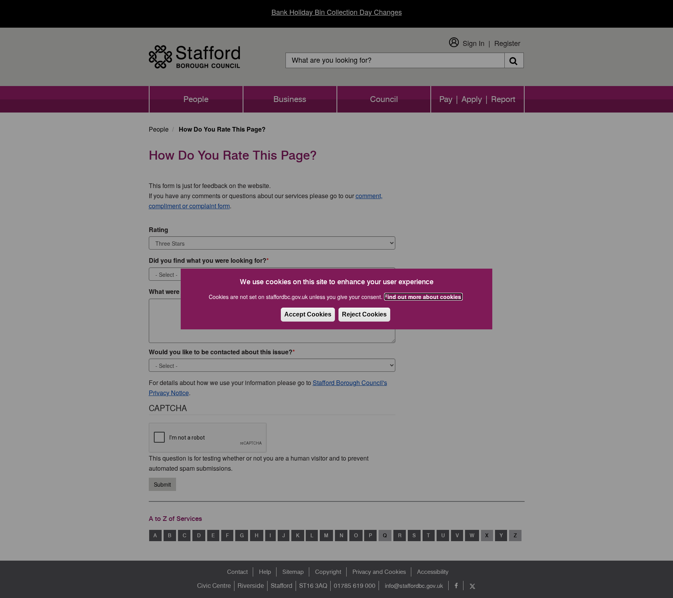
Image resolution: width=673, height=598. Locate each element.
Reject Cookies (364, 314)
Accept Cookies (307, 314)
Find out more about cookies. (423, 297)
